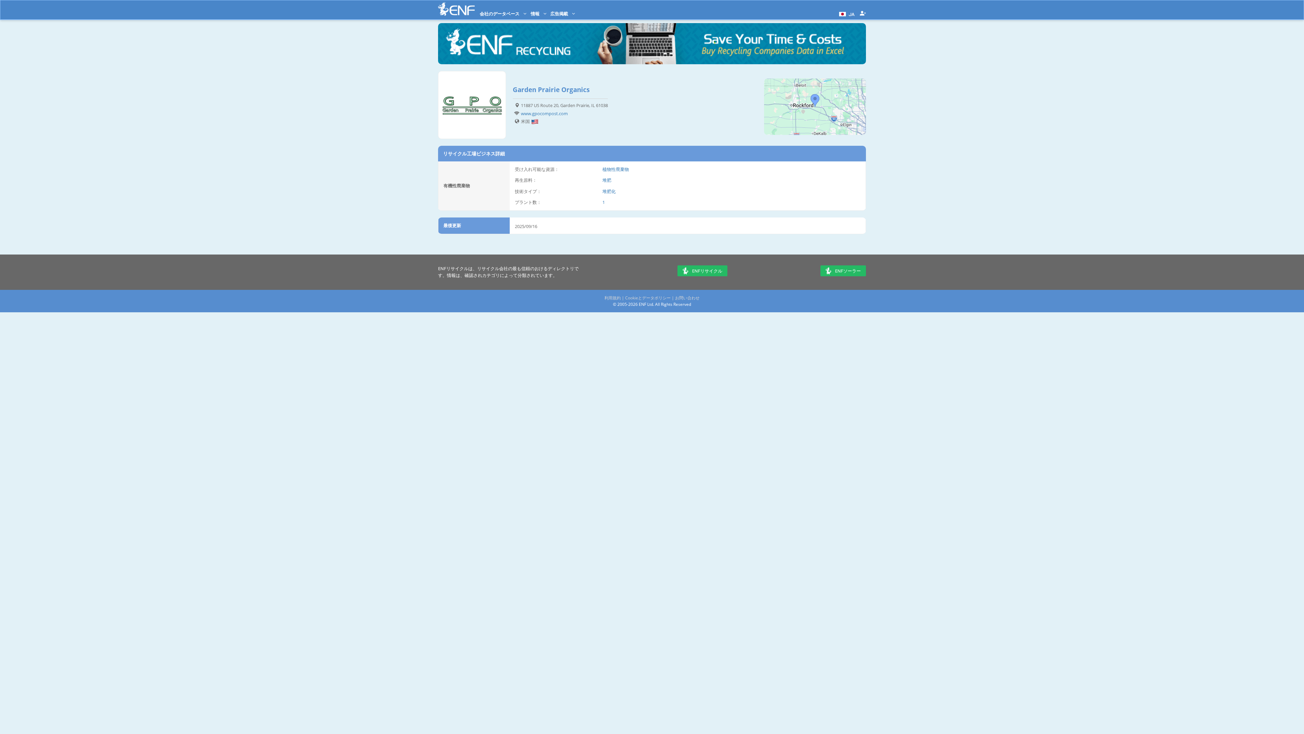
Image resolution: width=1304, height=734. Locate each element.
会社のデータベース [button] (500, 13)
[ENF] (456, 9)
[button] (846, 13)
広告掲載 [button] (559, 13)
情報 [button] (536, 13)
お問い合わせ (687, 298)
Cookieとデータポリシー (648, 298)
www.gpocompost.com (544, 113)
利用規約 (612, 298)
